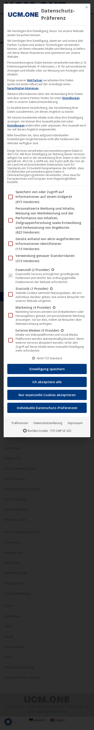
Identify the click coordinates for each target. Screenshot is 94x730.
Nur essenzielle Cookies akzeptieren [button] (47, 395)
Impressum (75, 423)
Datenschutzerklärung (48, 423)
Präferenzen (20, 423)
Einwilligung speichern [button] (47, 369)
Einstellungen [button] (71, 98)
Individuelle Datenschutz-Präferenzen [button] (47, 408)
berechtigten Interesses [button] (23, 88)
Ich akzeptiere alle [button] (47, 382)
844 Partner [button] (34, 80)
